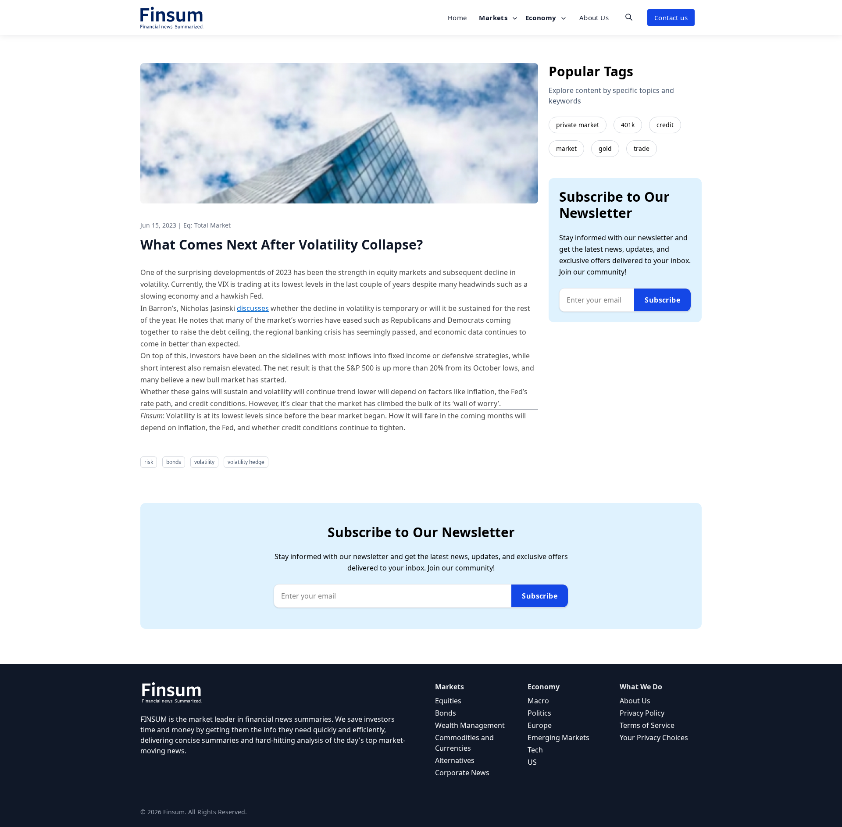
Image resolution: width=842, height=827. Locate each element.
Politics (539, 713)
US (532, 762)
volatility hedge (246, 462)
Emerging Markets (558, 737)
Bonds (445, 713)
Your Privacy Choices (654, 737)
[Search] (628, 17)
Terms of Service (647, 725)
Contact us (671, 17)
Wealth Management (470, 725)
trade (641, 148)
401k (628, 125)
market (566, 148)
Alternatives (455, 760)
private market (577, 125)
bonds (173, 462)
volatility (204, 462)
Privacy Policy (642, 713)
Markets (494, 17)
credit (665, 125)
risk (148, 462)
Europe (540, 725)
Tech (535, 750)
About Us (594, 17)
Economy (541, 17)
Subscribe (662, 300)
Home (457, 17)
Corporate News (462, 772)
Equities (448, 701)
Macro (538, 701)
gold (605, 148)
